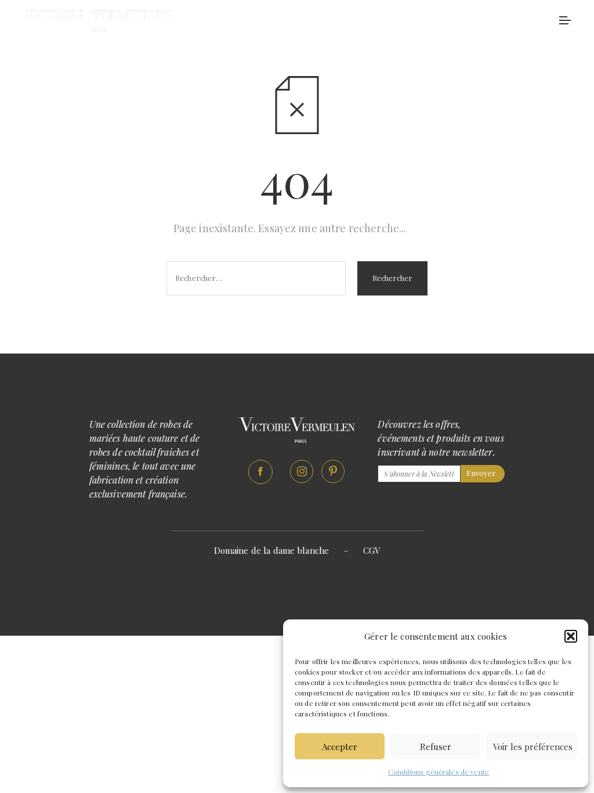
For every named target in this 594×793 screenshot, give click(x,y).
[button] (571, 636)
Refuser (435, 746)
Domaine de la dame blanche (271, 550)
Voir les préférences (533, 746)
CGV (371, 550)
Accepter (339, 746)
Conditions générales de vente (438, 771)
